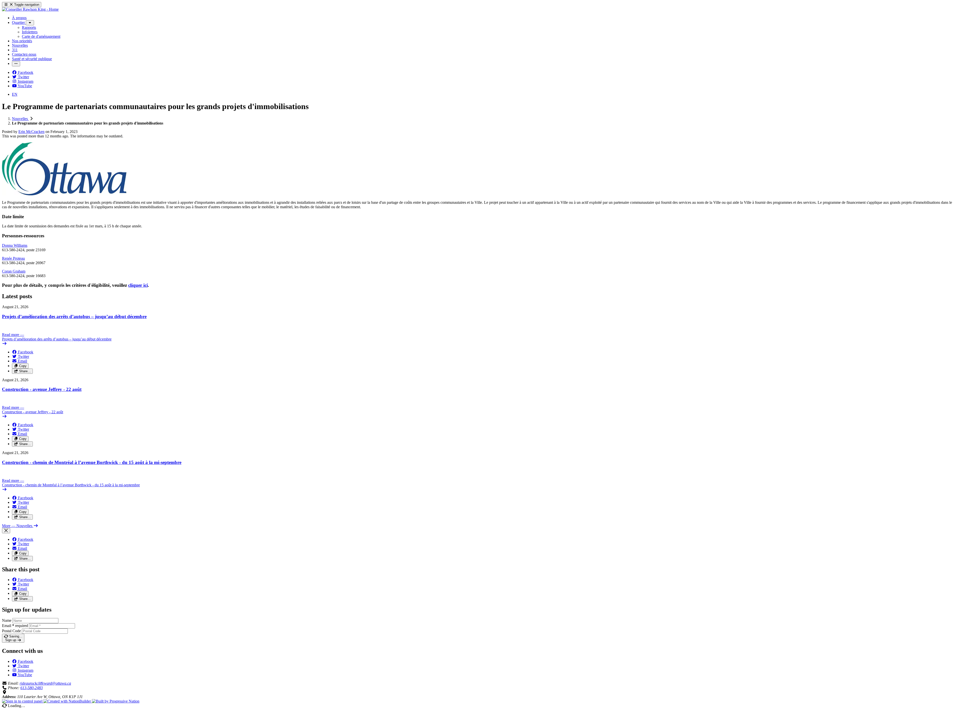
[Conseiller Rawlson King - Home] (30, 9)
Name (6, 620)
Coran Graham (13, 271)
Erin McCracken (31, 131)
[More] (30, 22)
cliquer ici (138, 285)
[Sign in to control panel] (22, 701)
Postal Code (11, 631)
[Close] (6, 530)
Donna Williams (14, 245)
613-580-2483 (31, 688)
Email (15, 626)
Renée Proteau (13, 258)
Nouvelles (20, 119)
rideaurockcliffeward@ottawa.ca (45, 683)
